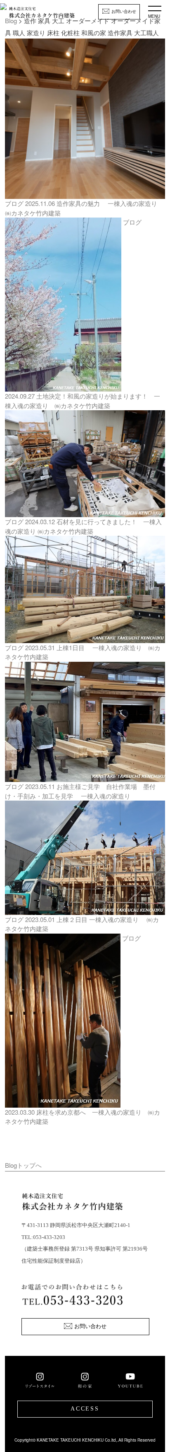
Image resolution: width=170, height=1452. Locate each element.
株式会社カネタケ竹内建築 (42, 15)
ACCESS (85, 1409)
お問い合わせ (123, 11)
